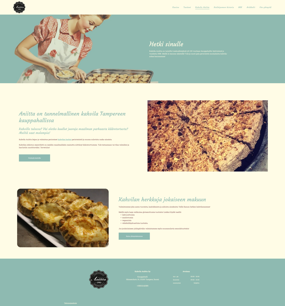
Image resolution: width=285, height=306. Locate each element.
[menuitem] (175, 7)
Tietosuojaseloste (70, 303)
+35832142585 (142, 286)
